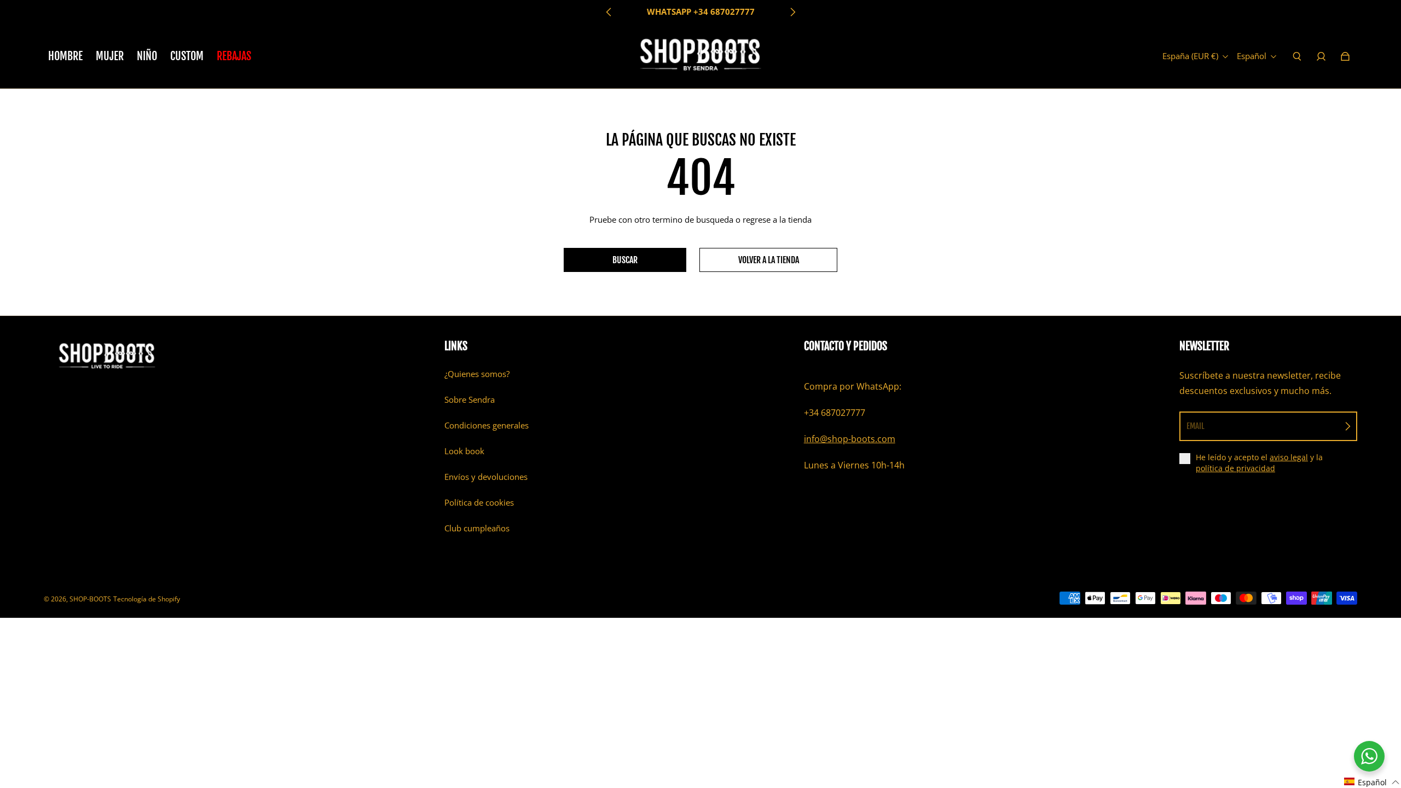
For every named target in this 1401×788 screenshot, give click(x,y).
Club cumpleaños (477, 528)
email (1195, 426)
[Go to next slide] (792, 12)
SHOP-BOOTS (90, 599)
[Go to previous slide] (609, 12)
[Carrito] (1345, 56)
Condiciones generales (486, 425)
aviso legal (1289, 457)
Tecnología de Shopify (146, 599)
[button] (1372, 781)
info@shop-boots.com (849, 439)
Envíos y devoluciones (486, 477)
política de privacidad (1235, 468)
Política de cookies (479, 502)
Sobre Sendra (469, 399)
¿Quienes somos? (477, 374)
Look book (464, 451)
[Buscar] (1297, 56)
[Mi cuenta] (1321, 56)
